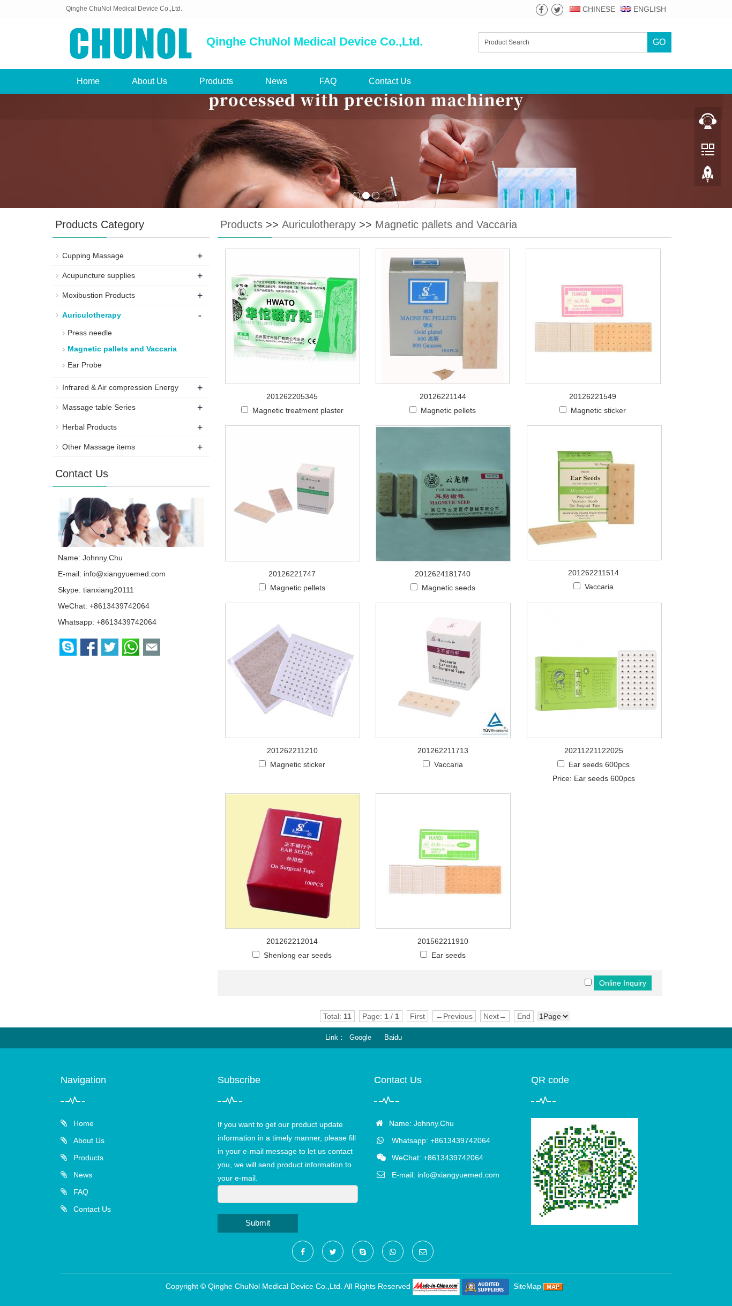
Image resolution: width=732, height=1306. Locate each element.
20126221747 (292, 573)
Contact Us (390, 81)
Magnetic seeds (448, 587)
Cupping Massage (93, 255)
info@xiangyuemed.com (125, 573)
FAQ (328, 81)
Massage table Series (99, 407)
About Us (149, 81)
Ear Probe (85, 365)
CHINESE (597, 9)
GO (659, 42)
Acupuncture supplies (98, 275)
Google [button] (360, 1037)
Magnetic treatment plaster (297, 410)
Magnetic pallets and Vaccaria (446, 224)
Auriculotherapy (319, 224)
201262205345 (292, 396)
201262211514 (593, 572)
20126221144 (443, 396)
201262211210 (292, 750)
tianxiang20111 (108, 590)
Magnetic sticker (598, 410)
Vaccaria (599, 586)
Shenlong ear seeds (298, 955)
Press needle (90, 332)
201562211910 (442, 941)
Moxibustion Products (98, 295)
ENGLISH (648, 9)
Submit (257, 1222)
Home (88, 81)
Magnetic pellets (448, 410)
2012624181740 (442, 573)
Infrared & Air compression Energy (120, 387)
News (276, 81)
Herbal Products (89, 427)
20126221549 (592, 396)
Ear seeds (448, 955)
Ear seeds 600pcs (599, 764)
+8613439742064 (126, 622)
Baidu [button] (393, 1037)
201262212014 (292, 941)
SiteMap (527, 1286)
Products (216, 81)
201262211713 (442, 750)
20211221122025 (593, 750)
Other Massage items (98, 446)
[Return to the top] (707, 177)
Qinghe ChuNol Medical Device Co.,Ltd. (275, 1286)
